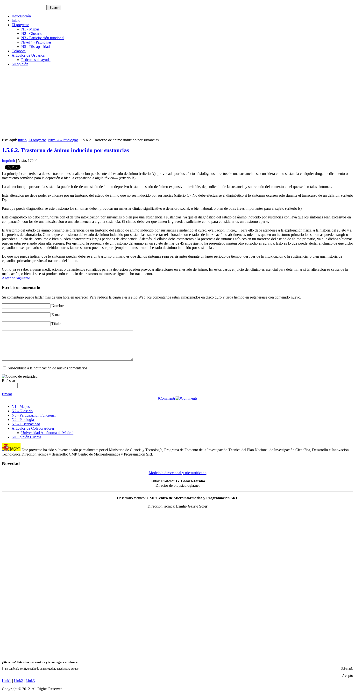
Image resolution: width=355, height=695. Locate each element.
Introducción (21, 16)
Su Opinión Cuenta (26, 437)
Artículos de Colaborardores (33, 428)
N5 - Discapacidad (35, 47)
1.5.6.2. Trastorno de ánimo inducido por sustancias (65, 150)
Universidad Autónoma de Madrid (47, 433)
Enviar (7, 394)
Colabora (19, 51)
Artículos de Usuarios (28, 55)
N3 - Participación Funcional (34, 415)
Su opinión (20, 64)
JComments (167, 398)
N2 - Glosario (31, 33)
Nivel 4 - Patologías (36, 42)
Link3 (30, 681)
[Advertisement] (147, 104)
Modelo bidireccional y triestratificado (177, 473)
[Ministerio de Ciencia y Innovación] (11, 450)
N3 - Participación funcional (42, 38)
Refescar (8, 381)
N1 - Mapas (30, 29)
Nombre (57, 306)
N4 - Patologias (23, 420)
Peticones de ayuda (35, 60)
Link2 (18, 681)
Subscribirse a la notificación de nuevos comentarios (47, 368)
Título (56, 323)
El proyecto (20, 25)
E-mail (56, 315)
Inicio (16, 20)
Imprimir (9, 160)
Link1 (6, 681)
